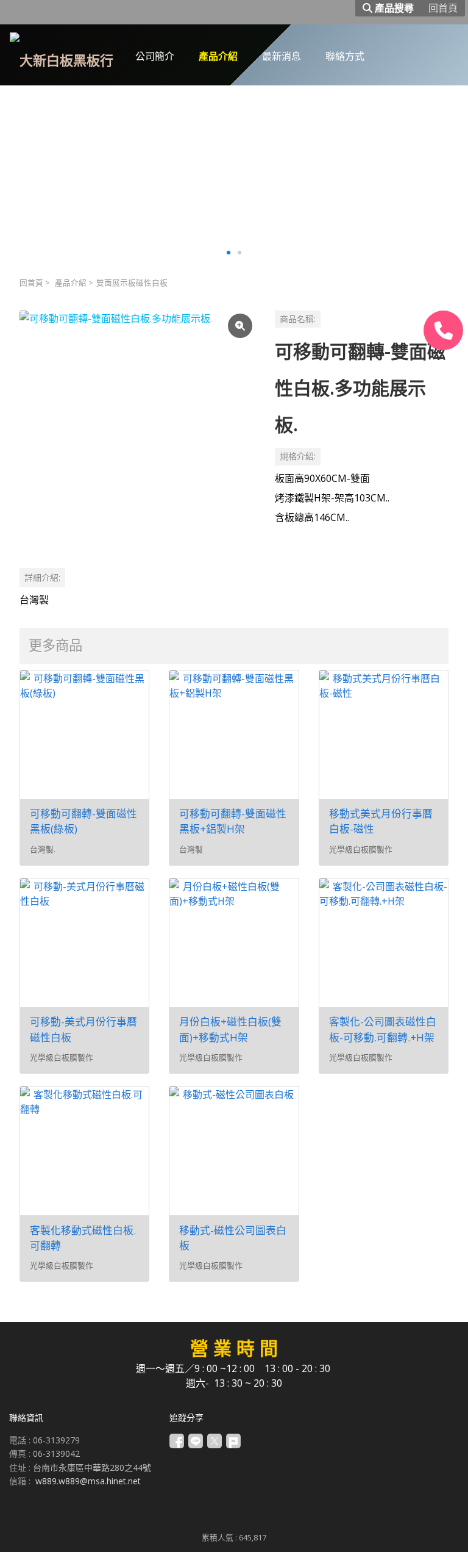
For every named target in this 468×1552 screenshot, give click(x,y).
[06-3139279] (443, 330)
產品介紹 (71, 283)
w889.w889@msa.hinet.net (88, 1481)
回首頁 (31, 283)
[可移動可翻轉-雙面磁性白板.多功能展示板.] (137, 429)
